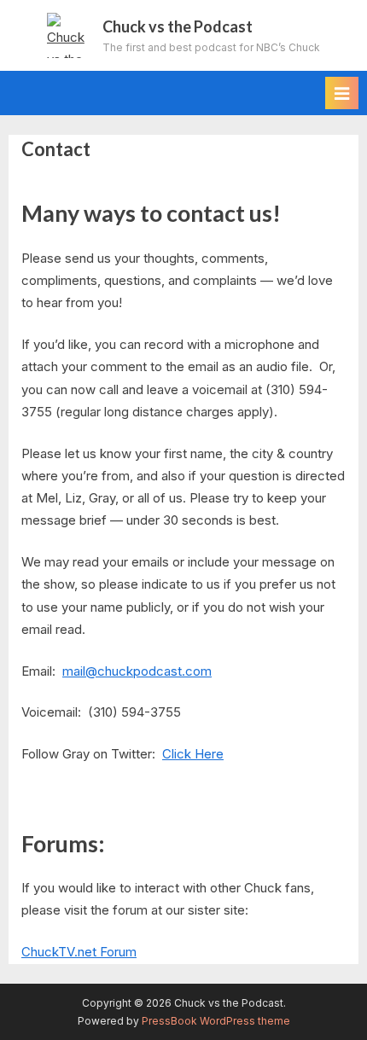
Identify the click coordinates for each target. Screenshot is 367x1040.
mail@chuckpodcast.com (137, 671)
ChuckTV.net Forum (79, 952)
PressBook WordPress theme (216, 1020)
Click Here (193, 754)
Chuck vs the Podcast (177, 26)
